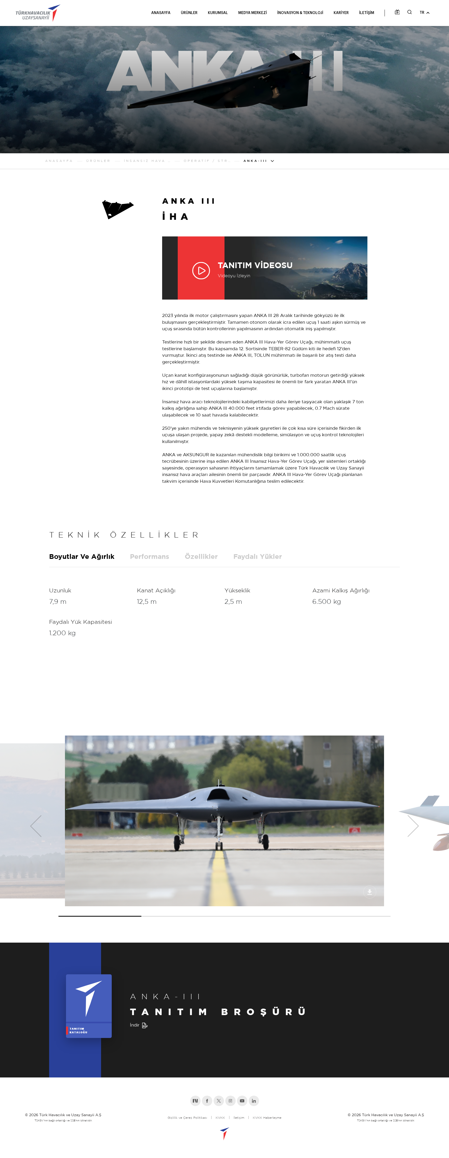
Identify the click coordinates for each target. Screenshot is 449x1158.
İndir (135, 1025)
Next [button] (416, 826)
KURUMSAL (218, 13)
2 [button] (182, 911)
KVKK (220, 1117)
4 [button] (349, 911)
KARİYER (341, 13)
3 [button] (266, 911)
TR (422, 13)
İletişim (239, 1117)
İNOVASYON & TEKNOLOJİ (300, 13)
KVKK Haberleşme (267, 1117)
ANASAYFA (160, 13)
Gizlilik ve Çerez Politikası (187, 1117)
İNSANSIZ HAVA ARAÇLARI (147, 161)
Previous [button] (32, 826)
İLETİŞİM (366, 13)
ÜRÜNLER (189, 13)
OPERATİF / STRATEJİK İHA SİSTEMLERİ (207, 161)
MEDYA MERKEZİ (252, 13)
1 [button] (100, 911)
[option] (224, 821)
